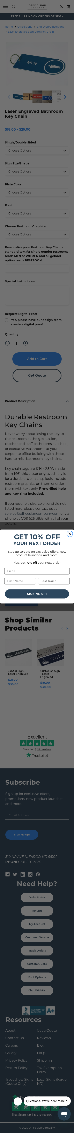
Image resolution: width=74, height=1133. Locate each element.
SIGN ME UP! (37, 593)
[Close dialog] (69, 534)
